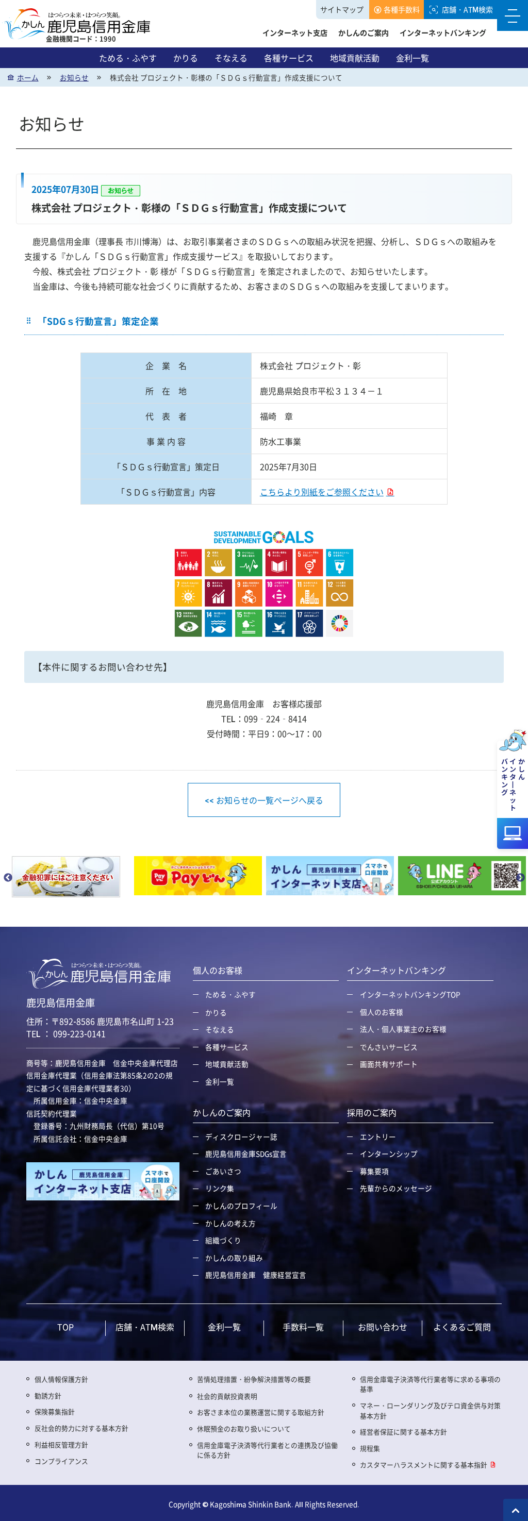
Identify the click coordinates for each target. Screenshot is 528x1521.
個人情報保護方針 (61, 1379)
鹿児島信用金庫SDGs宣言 (246, 1153)
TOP (65, 1327)
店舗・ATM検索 (467, 9)
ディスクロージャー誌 (241, 1136)
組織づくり (223, 1240)
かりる (185, 58)
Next (520, 878)
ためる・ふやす (128, 58)
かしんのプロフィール (241, 1205)
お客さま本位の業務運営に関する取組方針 (260, 1412)
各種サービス (289, 58)
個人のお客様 (381, 1012)
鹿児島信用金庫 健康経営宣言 (255, 1274)
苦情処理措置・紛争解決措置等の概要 (254, 1379)
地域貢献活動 (355, 58)
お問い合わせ (382, 1327)
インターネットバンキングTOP (410, 994)
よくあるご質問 (462, 1327)
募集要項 (374, 1171)
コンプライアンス (61, 1461)
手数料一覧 (303, 1327)
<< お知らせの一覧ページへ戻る (264, 800)
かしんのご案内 (363, 32)
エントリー (378, 1136)
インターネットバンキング (443, 32)
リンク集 (219, 1188)
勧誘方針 (48, 1395)
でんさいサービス (389, 1047)
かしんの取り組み (234, 1257)
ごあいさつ (223, 1171)
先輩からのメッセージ (396, 1188)
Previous (8, 878)
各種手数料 (402, 9)
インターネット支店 (294, 32)
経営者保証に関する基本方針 (403, 1431)
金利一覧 (412, 58)
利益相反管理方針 (61, 1444)
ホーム (28, 77)
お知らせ (74, 77)
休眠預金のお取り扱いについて (244, 1428)
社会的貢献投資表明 (227, 1396)
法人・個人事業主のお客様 (403, 1029)
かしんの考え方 (230, 1223)
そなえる (231, 58)
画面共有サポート (389, 1064)
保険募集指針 (55, 1411)
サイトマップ (342, 9)
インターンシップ (389, 1153)
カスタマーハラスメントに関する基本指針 (423, 1464)
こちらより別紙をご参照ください (322, 492)
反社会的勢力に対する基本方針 (81, 1428)
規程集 (370, 1448)
